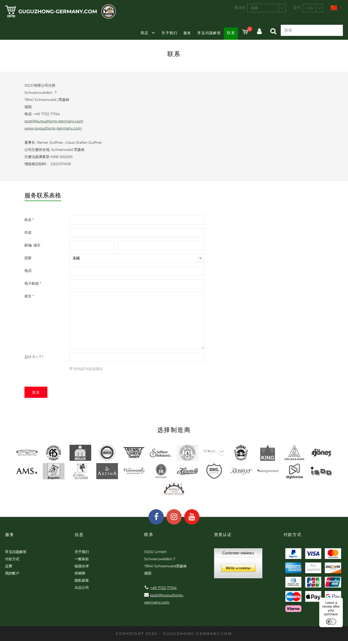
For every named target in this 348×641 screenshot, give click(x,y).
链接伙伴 (82, 566)
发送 (36, 392)
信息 (79, 534)
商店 (145, 33)
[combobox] (266, 8)
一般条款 (82, 559)
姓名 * (29, 219)
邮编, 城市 (32, 245)
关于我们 (169, 33)
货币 (296, 7)
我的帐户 (12, 573)
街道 (28, 232)
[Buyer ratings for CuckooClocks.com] (238, 565)
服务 (187, 33)
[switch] (331, 622)
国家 (28, 258)
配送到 (240, 7)
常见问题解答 (209, 33)
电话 (28, 270)
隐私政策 (82, 580)
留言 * (29, 296)
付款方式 (12, 559)
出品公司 (82, 587)
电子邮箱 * (32, 283)
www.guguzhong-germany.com (53, 128)
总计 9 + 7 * (33, 357)
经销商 (80, 573)
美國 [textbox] (254, 8)
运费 (8, 566)
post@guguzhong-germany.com (53, 121)
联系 (231, 33)
